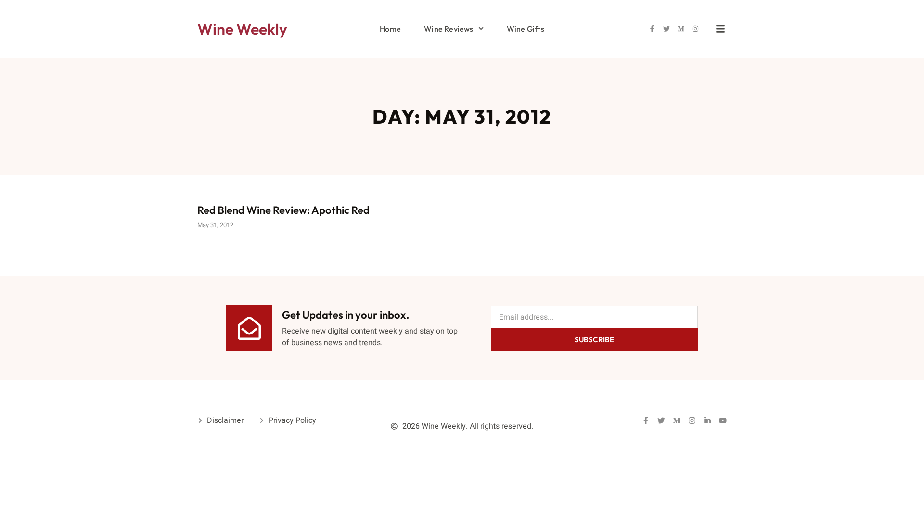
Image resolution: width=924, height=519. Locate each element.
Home (390, 29)
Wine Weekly (242, 28)
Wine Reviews (448, 29)
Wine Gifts (525, 29)
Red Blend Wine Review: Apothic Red (283, 210)
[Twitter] (666, 28)
